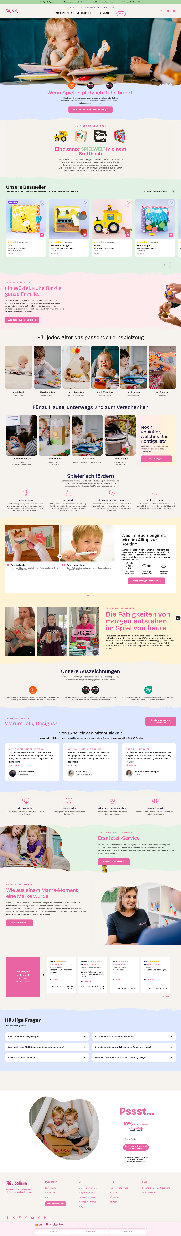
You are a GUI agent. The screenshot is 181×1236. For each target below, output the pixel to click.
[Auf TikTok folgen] (39, 1217)
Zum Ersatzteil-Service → (114, 861)
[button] (26, 242)
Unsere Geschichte (88, 1188)
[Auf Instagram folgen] (20, 1217)
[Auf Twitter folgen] (14, 1217)
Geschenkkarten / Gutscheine (156, 1188)
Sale (121, 13)
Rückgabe (114, 1197)
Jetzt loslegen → (156, 458)
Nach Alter (104, 13)
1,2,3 (10, 245)
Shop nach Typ (84, 13)
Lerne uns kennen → (20, 922)
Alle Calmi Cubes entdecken (22, 320)
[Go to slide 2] (90, 595)
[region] (108, 975)
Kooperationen (86, 1192)
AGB (47, 1197)
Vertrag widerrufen (55, 1204)
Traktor (97, 245)
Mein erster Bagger (60, 245)
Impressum (50, 1188)
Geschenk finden (63, 13)
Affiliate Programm (87, 1202)
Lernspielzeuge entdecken (146, 580)
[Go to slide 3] (91, 595)
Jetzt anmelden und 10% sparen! (136, 1147)
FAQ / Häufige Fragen (119, 1188)
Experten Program (87, 1197)
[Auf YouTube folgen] (32, 1217)
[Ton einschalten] (31, 652)
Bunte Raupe (143, 245)
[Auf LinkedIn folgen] (45, 1217)
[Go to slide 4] (93, 595)
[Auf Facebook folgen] (7, 1217)
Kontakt (113, 1202)
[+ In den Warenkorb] (42, 235)
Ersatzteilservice (150, 1192)
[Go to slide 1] (88, 595)
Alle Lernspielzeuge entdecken (160, 721)
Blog (81, 1206)
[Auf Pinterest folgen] (26, 1217)
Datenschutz (51, 1192)
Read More (14, 762)
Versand (113, 1192)
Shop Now (14, 765)
